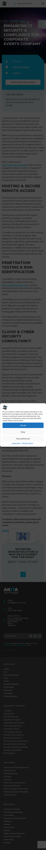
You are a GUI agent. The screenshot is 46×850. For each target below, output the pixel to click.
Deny (23, 432)
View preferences (23, 439)
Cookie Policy (16, 443)
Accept (23, 425)
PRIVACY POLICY (27, 443)
